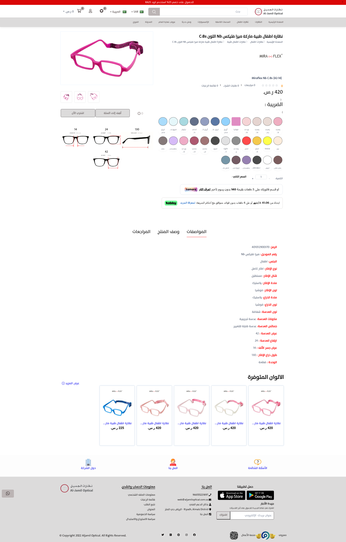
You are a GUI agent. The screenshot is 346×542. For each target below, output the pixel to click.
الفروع (136, 22)
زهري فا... (257, 131)
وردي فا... (246, 131)
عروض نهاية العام (167, 22)
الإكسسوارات (203, 22)
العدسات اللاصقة (222, 22)
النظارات (258, 22)
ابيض (267, 168)
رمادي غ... (236, 150)
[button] (231, 495)
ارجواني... (235, 168)
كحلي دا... (194, 131)
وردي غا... (184, 150)
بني (163, 148)
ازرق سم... (163, 131)
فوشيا (236, 129)
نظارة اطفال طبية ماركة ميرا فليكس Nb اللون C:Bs (197, 42)
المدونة (148, 22)
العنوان (151, 509)
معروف (283, 535)
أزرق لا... (205, 129)
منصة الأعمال (248, 535)
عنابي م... (204, 150)
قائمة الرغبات (148, 500)
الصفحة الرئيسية (276, 22)
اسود (215, 148)
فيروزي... (173, 129)
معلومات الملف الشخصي (141, 495)
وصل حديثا (186, 22)
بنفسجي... (173, 148)
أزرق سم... (226, 131)
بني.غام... (277, 168)
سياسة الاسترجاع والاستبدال (140, 519)
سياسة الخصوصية (145, 514)
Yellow (267, 148)
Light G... (226, 150)
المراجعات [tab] (141, 231)
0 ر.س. (69, 12)
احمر (246, 148)
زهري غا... (278, 131)
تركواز (183, 129)
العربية (116, 11)
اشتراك (223, 515)
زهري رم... (267, 131)
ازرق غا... (215, 129)
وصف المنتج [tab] (168, 231)
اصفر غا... (257, 150)
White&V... (256, 168)
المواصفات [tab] (197, 231)
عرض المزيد (72, 383)
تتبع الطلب (149, 504)
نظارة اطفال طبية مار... (266, 423)
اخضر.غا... (225, 168)
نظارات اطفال (243, 22)
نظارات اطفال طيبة (236, 42)
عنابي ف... (194, 150)
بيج (278, 148)
